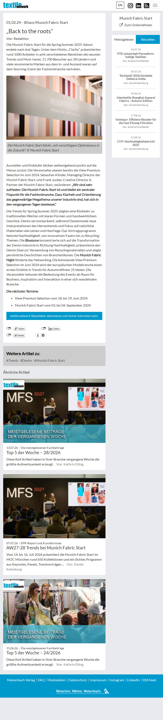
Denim (27, 360)
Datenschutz (77, 680)
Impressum (98, 680)
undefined (43, 328)
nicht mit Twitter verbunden (8, 335)
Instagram (116, 680)
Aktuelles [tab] (148, 39)
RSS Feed (149, 680)
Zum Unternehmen (138, 25)
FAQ (41, 680)
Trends (13, 360)
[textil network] (15, 5)
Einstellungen (43, 335)
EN (120, 5)
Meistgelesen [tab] (124, 39)
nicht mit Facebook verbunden (8, 328)
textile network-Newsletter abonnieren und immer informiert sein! (54, 316)
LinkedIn (133, 680)
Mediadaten (56, 680)
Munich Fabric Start (50, 360)
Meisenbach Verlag (21, 680)
